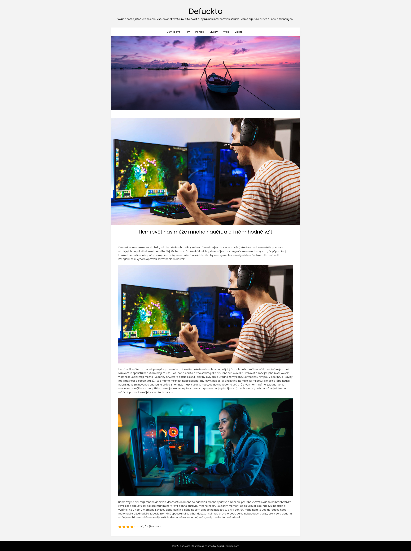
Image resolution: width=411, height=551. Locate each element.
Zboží (238, 31)
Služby (214, 31)
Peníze (199, 31)
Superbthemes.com (228, 546)
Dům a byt (173, 31)
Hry (188, 31)
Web (226, 31)
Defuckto (205, 11)
